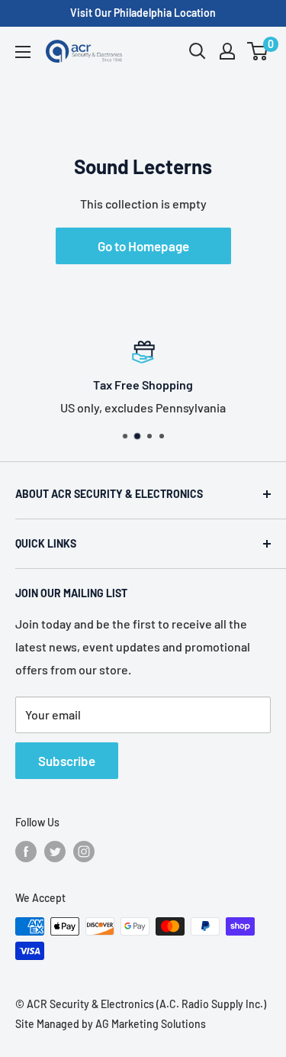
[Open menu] (23, 52)
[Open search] (197, 51)
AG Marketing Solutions (150, 1023)
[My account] (227, 51)
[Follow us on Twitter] (55, 851)
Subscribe (66, 760)
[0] (258, 51)
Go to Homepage (143, 246)
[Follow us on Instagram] (84, 851)
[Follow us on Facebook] (26, 851)
